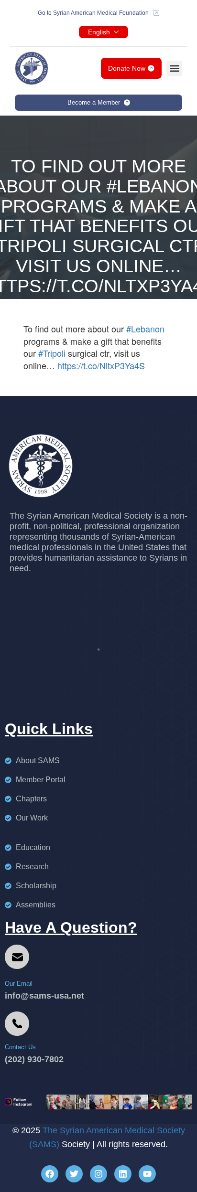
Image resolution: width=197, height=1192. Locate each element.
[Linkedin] (122, 1173)
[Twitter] (74, 1173)
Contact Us (20, 1047)
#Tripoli (52, 353)
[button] (174, 68)
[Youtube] (147, 1173)
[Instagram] (98, 1173)
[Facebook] (49, 1173)
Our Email (19, 983)
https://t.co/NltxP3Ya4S (101, 365)
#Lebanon (145, 328)
